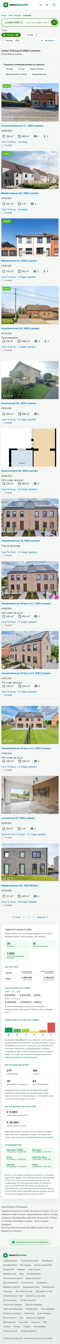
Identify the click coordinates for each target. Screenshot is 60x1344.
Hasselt (11, 1165)
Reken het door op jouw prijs (40, 1137)
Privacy (17, 1327)
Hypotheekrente (34, 1274)
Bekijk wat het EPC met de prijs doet (21, 1057)
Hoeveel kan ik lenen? (13, 1278)
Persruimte (23, 1322)
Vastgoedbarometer (30, 1261)
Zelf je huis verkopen (12, 1305)
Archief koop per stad (13, 1296)
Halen (35, 1165)
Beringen (36, 1150)
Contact (7, 1327)
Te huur (32, 35)
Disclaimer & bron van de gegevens (30, 1242)
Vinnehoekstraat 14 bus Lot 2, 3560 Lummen (26, 748)
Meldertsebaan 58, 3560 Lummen (20, 193)
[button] (54, 22)
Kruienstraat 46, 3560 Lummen (18, 403)
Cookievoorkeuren (28, 1331)
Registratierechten (31, 1287)
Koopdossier (41, 1283)
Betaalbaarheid (10, 1265)
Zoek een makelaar (33, 1305)
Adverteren (29, 1314)
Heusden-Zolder (15, 1150)
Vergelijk (8, 145)
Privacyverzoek (10, 1331)
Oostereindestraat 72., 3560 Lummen (22, 125)
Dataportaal (8, 1270)
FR (47, 5)
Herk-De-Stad (39, 1157)
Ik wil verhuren (9, 1318)
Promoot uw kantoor (12, 1314)
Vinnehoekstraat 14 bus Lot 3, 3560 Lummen (26, 603)
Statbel (18, 1178)
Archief (12, 40)
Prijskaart (21, 1270)
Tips (21, 1318)
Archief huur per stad (35, 1296)
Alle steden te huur (44, 1292)
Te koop (12, 35)
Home (3, 15)
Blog (21, 1274)
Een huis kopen (10, 1300)
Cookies (27, 1327)
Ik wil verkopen (44, 1314)
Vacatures (35, 1322)
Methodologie (9, 1322)
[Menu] (54, 5)
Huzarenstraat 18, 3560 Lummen (19, 470)
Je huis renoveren (28, 1300)
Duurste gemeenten (43, 1265)
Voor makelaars (48, 1309)
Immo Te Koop (15, 15)
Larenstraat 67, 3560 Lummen (18, 818)
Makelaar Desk (9, 1274)
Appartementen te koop (16, 74)
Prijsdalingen (47, 1261)
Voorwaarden (40, 1327)
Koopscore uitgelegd (35, 1318)
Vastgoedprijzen (39, 74)
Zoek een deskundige (12, 1309)
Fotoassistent (27, 1283)
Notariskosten (49, 1287)
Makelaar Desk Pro (11, 1287)
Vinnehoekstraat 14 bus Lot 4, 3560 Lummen (26, 673)
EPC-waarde (25, 1265)
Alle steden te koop (24, 1292)
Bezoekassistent (10, 1283)
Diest (9, 1157)
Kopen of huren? (33, 1278)
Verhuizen (7, 1292)
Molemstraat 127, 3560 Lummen (19, 260)
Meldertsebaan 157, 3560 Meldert (20, 885)
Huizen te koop (36, 69)
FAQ (45, 1322)
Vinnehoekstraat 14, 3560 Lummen (20, 540)
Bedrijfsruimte (32, 1309)
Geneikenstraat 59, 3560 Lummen (20, 328)
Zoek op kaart (34, 1270)
